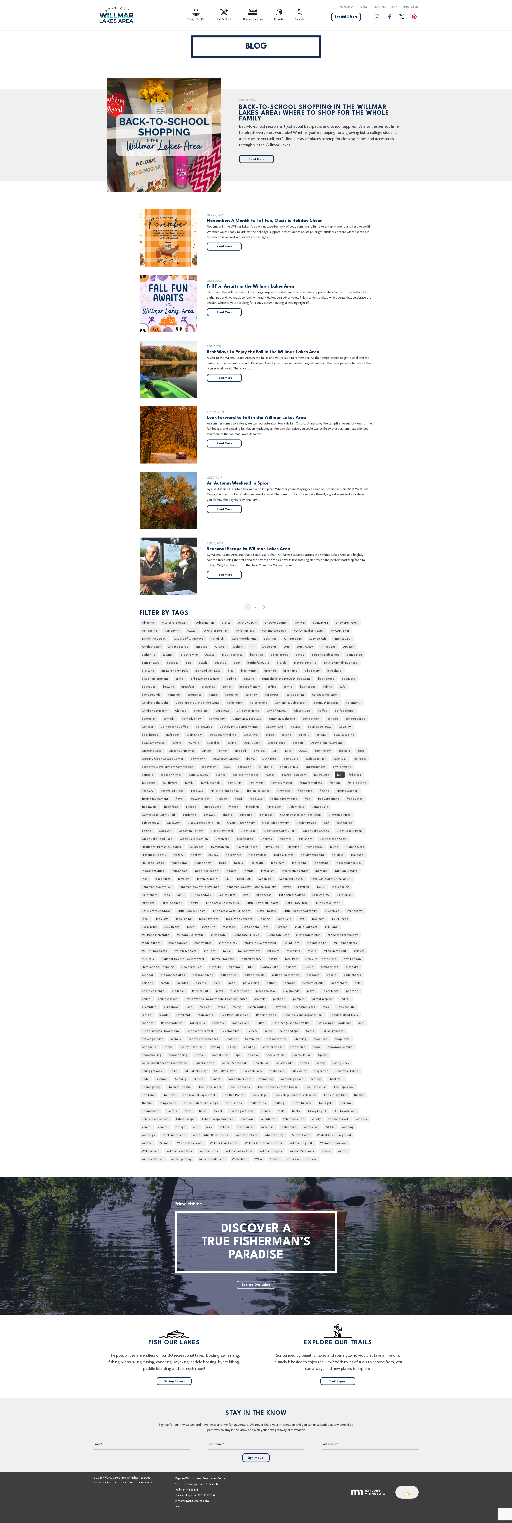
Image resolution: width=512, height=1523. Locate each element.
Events (279, 19)
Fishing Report (174, 1381)
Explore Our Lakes (256, 1284)
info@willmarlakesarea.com (192, 1501)
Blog (394, 6)
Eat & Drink (224, 19)
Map (178, 1506)
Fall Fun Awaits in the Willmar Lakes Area (250, 286)
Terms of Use (128, 1482)
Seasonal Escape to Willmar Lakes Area (248, 549)
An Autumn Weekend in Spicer (238, 483)
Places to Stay (253, 19)
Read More (256, 159)
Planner (363, 6)
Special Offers (346, 16)
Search (299, 19)
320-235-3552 (206, 1495)
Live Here (380, 6)
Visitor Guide (410, 6)
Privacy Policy (145, 1482)
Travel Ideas (345, 6)
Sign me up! (255, 1458)
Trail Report (338, 1381)
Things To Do (196, 19)
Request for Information (105, 1482)
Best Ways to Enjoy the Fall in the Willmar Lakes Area (263, 352)
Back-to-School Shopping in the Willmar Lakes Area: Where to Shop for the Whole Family (314, 113)
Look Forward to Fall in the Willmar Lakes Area (256, 417)
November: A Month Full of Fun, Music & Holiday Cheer (264, 221)
